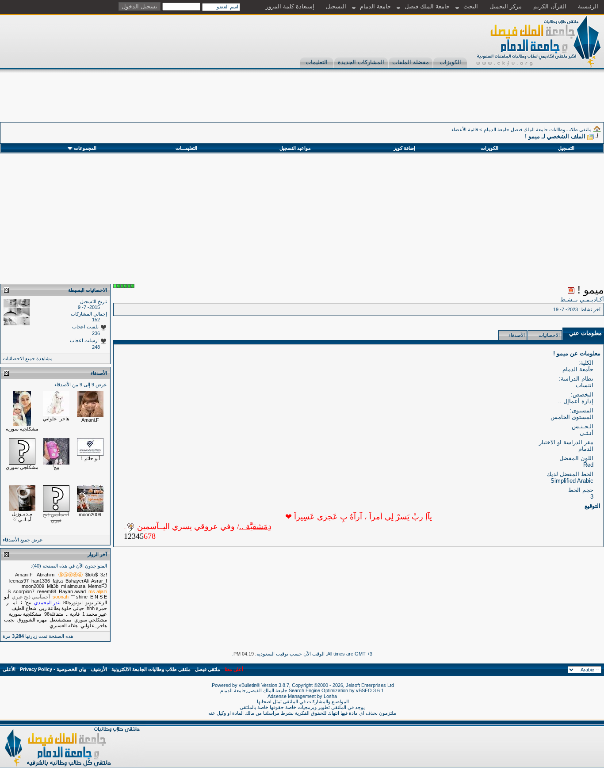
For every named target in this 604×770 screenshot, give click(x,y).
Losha (330, 696)
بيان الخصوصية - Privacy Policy (53, 669)
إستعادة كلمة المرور (290, 6)
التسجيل (336, 6)
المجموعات (85, 148)
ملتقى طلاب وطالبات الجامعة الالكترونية (151, 669)
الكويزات (450, 62)
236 (96, 333)
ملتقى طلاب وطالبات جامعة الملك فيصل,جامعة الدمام (538, 129)
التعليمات (317, 62)
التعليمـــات (186, 148)
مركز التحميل (505, 6)
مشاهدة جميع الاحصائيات (28, 358)
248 (96, 347)
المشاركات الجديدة (361, 62)
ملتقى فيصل (207, 669)
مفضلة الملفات (410, 62)
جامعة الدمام (375, 6)
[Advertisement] (443, 102)
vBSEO (364, 690)
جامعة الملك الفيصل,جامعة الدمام (254, 690)
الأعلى (9, 669)
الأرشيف (99, 669)
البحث (470, 6)
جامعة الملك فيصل (427, 6)
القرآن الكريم (549, 6)
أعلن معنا (234, 669)
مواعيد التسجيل (295, 148)
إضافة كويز (404, 148)
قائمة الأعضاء (464, 129)
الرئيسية (588, 6)
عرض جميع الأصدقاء (23, 539)
